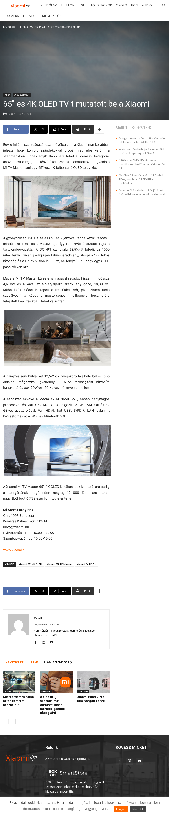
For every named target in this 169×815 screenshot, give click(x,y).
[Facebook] (37, 642)
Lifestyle (30, 16)
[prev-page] (6, 721)
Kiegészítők (52, 16)
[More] (99, 129)
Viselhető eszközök (95, 5)
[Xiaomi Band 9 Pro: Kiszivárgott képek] (93, 682)
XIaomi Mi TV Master (59, 564)
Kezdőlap (48, 5)
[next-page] (13, 721)
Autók (7, 691)
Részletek (137, 809)
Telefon (68, 5)
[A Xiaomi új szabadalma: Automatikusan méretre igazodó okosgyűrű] (56, 682)
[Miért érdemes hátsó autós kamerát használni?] (19, 682)
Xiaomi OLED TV (86, 564)
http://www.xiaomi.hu (46, 624)
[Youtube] (53, 642)
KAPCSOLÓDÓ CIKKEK (22, 662)
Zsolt (12, 113)
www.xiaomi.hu (15, 550)
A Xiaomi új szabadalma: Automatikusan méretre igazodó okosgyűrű (52, 705)
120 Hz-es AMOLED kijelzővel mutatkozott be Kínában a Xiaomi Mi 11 (142, 164)
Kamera (12, 16)
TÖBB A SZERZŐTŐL (58, 662)
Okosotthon (127, 5)
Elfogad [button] (120, 809)
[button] (163, 5)
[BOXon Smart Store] (67, 777)
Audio (147, 5)
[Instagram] (45, 642)
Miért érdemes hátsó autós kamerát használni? (18, 701)
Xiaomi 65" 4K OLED (30, 564)
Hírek (22, 27)
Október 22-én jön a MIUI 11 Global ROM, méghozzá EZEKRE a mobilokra (141, 179)
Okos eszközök (21, 94)
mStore (55, 759)
